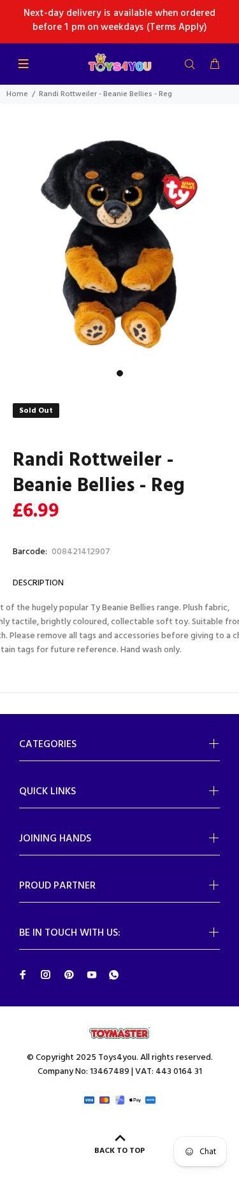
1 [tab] (120, 373)
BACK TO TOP (119, 1151)
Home (17, 94)
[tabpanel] (119, 244)
